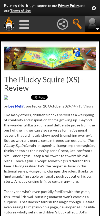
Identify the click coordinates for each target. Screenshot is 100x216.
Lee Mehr (16, 106)
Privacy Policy (68, 5)
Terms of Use (20, 10)
